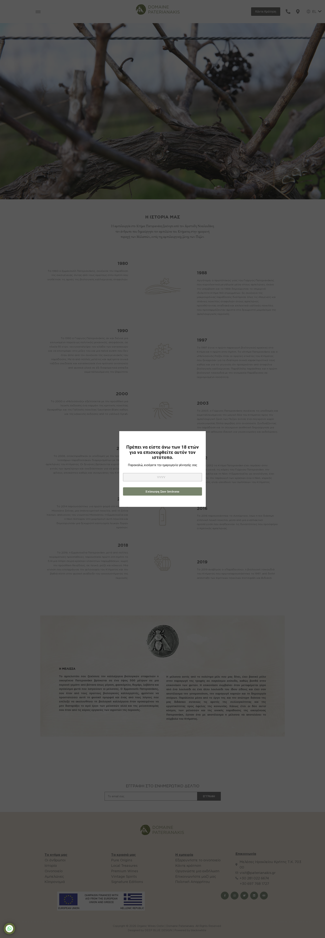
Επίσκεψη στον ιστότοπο (162, 491)
